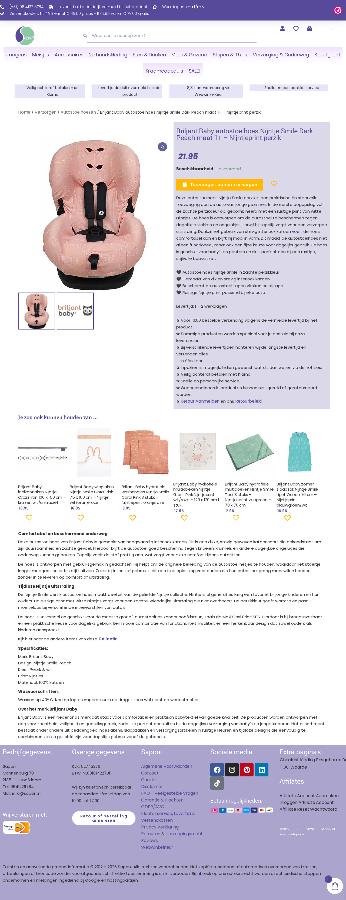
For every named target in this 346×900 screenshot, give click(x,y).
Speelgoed (327, 54)
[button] (265, 185)
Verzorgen (45, 112)
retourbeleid (248, 401)
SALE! (195, 70)
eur (170, 847)
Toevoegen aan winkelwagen (224, 184)
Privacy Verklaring (160, 827)
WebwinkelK (154, 847)
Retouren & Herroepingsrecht (172, 834)
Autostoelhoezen (78, 112)
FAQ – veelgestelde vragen (169, 793)
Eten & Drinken (149, 54)
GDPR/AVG (152, 807)
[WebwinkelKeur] (338, 10)
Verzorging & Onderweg (281, 54)
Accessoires (69, 54)
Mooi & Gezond (189, 54)
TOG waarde (293, 767)
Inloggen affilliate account (307, 802)
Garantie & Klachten (162, 800)
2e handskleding (108, 54)
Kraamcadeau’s (164, 70)
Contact (149, 773)
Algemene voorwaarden (166, 766)
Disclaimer (152, 786)
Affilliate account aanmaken (309, 796)
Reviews (149, 840)
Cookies (149, 780)
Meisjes (40, 54)
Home (24, 112)
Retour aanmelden (200, 401)
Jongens (16, 54)
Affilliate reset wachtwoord (308, 809)
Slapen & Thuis (230, 54)
